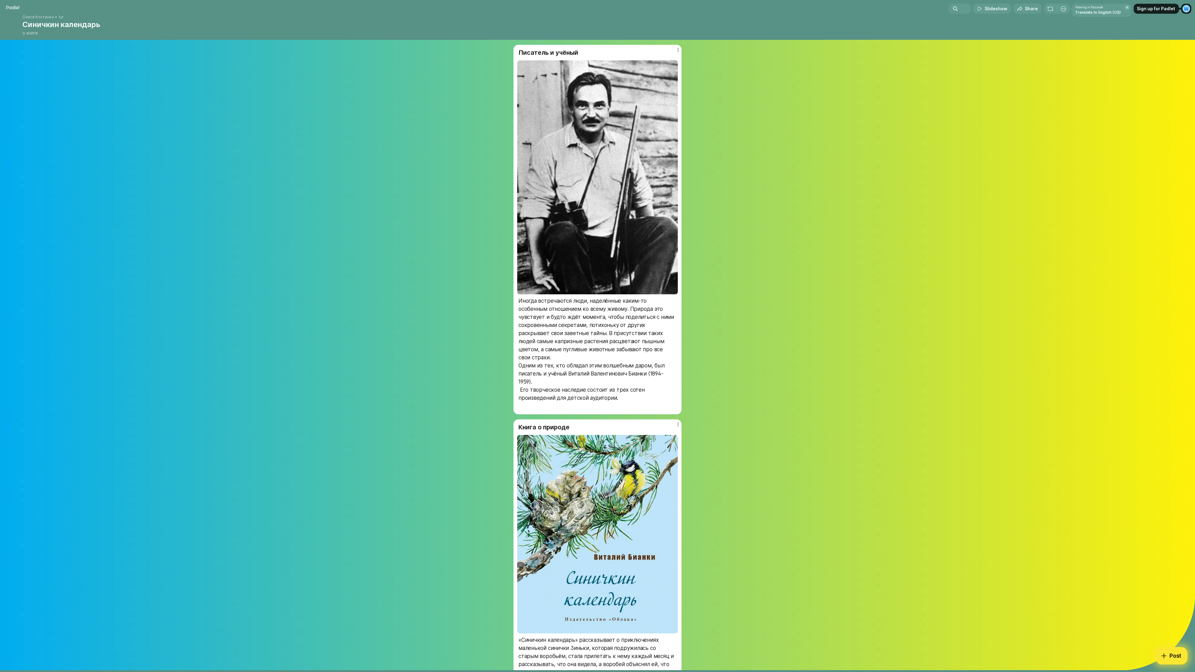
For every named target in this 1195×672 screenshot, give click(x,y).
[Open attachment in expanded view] (597, 177)
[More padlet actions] (1063, 9)
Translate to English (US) (1098, 12)
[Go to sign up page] (1186, 9)
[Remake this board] (1050, 9)
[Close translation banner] (1127, 7)
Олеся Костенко (38, 17)
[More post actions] (678, 50)
